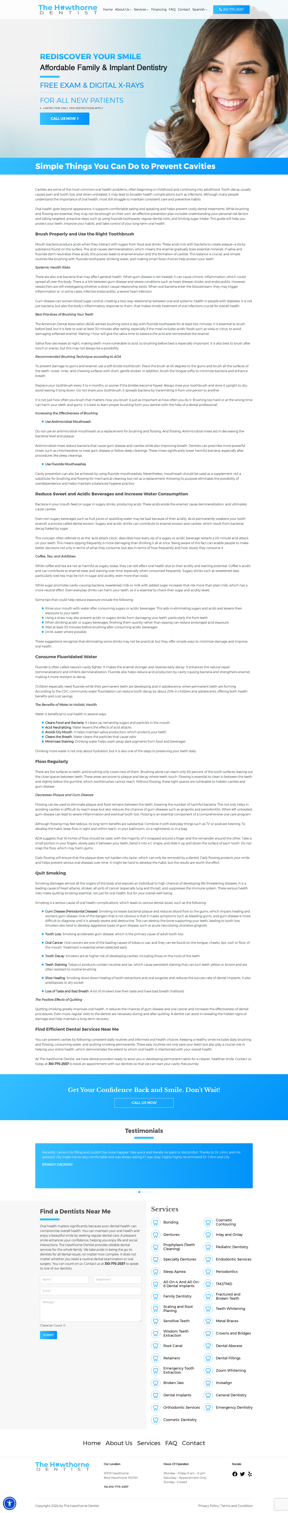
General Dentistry (231, 1395)
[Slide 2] (142, 1192)
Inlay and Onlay (229, 1235)
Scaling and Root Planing (178, 1309)
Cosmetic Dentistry (180, 1420)
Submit (48, 1335)
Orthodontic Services (181, 1408)
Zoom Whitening (231, 1371)
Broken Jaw (173, 1383)
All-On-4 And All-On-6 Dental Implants (181, 1284)
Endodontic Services (233, 1259)
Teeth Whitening (230, 1309)
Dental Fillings (228, 1358)
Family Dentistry (177, 1296)
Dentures (171, 1235)
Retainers (171, 1358)
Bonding (170, 1222)
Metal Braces (227, 1321)
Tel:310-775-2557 (116, 1487)
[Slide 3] (146, 1192)
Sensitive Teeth (176, 1321)
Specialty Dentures (179, 1259)
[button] (9, 1503)
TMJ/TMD (224, 1284)
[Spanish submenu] (206, 10)
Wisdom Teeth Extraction (176, 1333)
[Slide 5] (152, 1192)
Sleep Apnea (174, 1272)
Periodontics (227, 1272)
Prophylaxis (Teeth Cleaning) (179, 1247)
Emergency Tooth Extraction (178, 1370)
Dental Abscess (229, 1346)
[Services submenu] (148, 10)
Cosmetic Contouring (226, 1222)
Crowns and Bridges (233, 1333)
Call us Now (144, 1103)
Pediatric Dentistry (232, 1247)
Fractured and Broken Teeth (228, 1296)
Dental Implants (177, 1395)
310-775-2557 (233, 9)
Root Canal (172, 1346)
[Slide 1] (139, 1192)
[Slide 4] (149, 1192)
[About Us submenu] (131, 10)
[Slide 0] (136, 1192)
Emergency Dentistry (234, 1408)
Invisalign (224, 1383)
